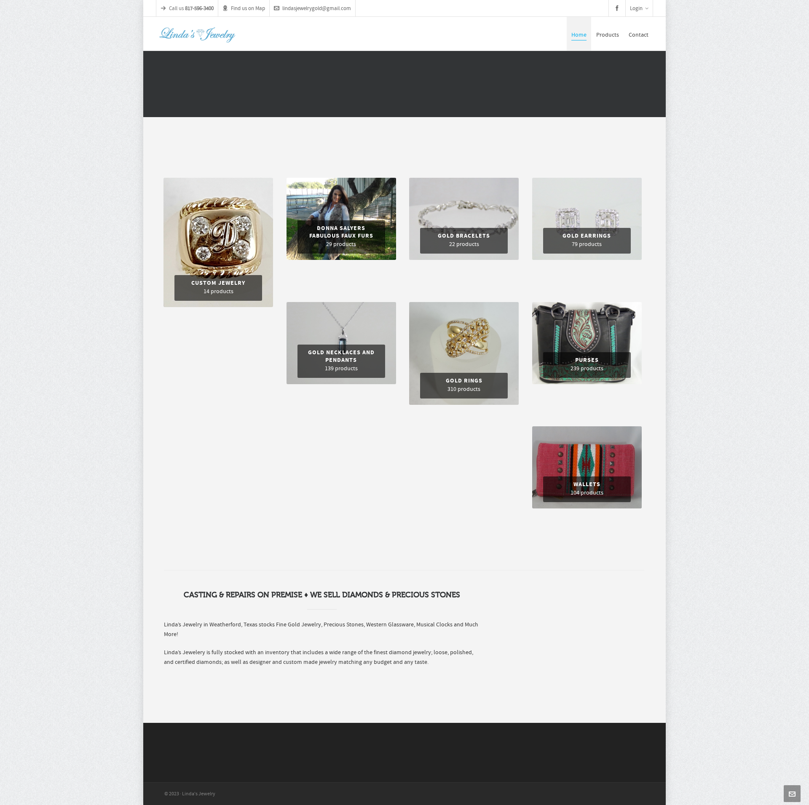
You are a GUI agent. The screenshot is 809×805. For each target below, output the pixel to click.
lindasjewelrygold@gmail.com (316, 8)
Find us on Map (248, 8)
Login (636, 8)
